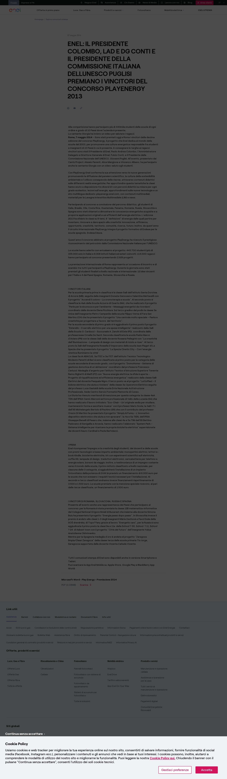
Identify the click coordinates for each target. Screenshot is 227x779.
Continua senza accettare (24, 734)
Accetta (206, 770)
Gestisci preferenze (175, 770)
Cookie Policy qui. (162, 758)
